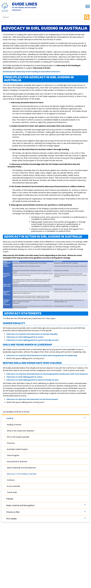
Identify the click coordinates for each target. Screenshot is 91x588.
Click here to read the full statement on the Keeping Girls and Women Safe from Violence (47, 374)
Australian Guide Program (17, 449)
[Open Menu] (87, 6)
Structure (11, 443)
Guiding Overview (14, 424)
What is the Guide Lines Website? (20, 431)
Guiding (9, 418)
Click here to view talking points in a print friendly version (32, 340)
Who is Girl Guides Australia (18, 437)
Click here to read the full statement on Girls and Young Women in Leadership (41, 355)
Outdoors (11, 480)
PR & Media (11, 518)
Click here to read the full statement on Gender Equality (32, 334)
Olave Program (13, 455)
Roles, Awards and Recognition (20, 505)
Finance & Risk (13, 512)
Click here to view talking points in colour (25, 337)
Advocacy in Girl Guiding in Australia (21, 474)
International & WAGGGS (17, 461)
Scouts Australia (13, 486)
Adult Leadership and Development (21, 468)
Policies (9, 498)
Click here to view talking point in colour (24, 377)
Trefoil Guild (12, 492)
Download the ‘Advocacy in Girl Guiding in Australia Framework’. (32, 71)
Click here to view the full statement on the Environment (32, 399)
